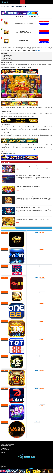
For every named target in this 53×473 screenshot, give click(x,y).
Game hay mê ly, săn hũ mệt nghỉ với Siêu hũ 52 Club (28, 207)
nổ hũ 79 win (37, 50)
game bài (8, 153)
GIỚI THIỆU (2, 465)
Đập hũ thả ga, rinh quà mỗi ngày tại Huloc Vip (26, 196)
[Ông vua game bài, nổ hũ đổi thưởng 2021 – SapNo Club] (8, 179)
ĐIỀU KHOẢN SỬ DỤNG (4, 467)
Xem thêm (17, 169)
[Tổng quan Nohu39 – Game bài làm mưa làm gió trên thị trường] (8, 169)
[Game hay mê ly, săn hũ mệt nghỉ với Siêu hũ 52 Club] (8, 211)
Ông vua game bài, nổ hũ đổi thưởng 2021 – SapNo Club (28, 175)
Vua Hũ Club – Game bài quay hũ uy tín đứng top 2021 (28, 186)
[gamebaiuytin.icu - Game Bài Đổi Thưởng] (5, 2)
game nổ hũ (33, 149)
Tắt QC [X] (31, 468)
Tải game (36, 232)
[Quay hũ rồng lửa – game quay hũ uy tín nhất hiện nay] (8, 221)
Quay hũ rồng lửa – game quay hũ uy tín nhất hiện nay (28, 217)
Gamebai (2, 442)
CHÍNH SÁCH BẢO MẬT (4, 466)
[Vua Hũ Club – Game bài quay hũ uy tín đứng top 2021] (8, 190)
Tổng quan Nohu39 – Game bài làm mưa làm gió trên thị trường (30, 165)
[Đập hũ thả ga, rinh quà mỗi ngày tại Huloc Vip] (8, 200)
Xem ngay (42, 232)
